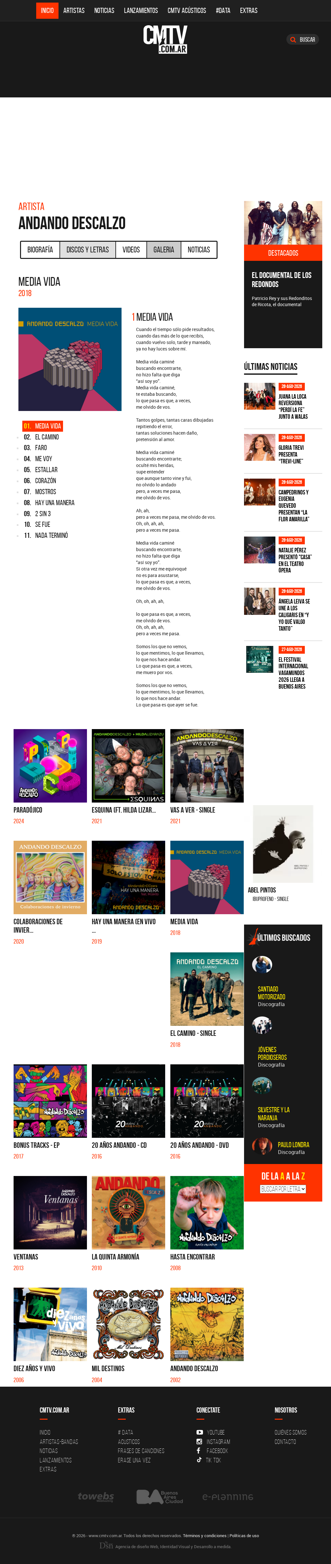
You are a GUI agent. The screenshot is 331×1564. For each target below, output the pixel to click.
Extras (249, 10)
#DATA (223, 10)
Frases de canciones (141, 1450)
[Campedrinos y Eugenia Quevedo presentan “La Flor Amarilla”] (259, 492)
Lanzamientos (141, 10)
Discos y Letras (88, 249)
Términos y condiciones (205, 1535)
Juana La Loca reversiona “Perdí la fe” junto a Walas (293, 406)
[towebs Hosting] (96, 1497)
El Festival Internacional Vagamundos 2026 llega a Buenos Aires (293, 673)
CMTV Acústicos (187, 10)
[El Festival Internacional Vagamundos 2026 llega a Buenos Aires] (259, 659)
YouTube (216, 1432)
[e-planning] (228, 1497)
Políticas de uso (244, 1535)
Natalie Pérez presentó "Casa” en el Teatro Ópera (295, 560)
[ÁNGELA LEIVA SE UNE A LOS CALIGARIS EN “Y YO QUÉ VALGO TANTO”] (259, 601)
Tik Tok (213, 1460)
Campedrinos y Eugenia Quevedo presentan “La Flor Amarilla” (294, 506)
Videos (131, 249)
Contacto (285, 1441)
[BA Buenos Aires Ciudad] (159, 1497)
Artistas (74, 10)
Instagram (218, 1441)
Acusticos (129, 1441)
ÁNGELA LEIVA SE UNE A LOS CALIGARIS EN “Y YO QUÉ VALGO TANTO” (294, 615)
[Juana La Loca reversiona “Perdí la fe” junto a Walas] (259, 396)
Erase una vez (134, 1460)
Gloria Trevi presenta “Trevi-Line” (291, 454)
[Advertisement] (165, 146)
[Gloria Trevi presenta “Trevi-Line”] (259, 447)
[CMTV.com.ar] (165, 39)
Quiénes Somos (291, 1432)
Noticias (104, 10)
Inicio (47, 10)
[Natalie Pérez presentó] (259, 550)
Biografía (40, 249)
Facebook (218, 1450)
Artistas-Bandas (59, 1441)
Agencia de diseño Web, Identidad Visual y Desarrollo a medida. (172, 1546)
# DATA (125, 1432)
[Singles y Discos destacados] (283, 223)
